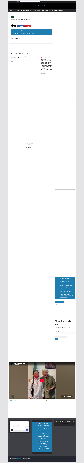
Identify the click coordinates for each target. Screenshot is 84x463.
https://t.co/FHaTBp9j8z (47, 46)
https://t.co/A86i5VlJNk (16, 46)
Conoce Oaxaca (36, 10)
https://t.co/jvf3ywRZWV (16, 58)
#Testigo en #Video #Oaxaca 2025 (56, 10)
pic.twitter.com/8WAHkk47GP (65, 294)
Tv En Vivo (17, 10)
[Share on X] (1, 229)
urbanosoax (17, 22)
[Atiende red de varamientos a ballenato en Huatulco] (31, 56)
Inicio (11, 10)
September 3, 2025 (63, 297)
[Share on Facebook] (1, 231)
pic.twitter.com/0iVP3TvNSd (43, 444)
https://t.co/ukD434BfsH (19, 30)
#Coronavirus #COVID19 (26, 10)
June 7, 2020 (31, 33)
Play (56, 339)
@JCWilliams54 (43, 441)
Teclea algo (57, 331)
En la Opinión (45, 10)
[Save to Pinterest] (1, 234)
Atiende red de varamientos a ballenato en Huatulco (29, 145)
